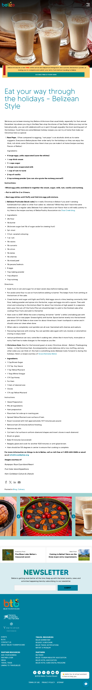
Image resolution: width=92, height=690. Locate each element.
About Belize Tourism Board (13, 645)
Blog (15, 489)
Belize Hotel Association (46, 660)
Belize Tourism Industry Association (51, 658)
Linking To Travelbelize (10, 665)
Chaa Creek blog (68, 210)
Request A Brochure (44, 643)
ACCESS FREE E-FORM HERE (45, 74)
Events (4, 637)
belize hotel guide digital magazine (50, 663)
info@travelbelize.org (19, 455)
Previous (19, 516)
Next (73, 516)
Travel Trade (6, 663)
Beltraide (39, 655)
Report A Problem (43, 648)
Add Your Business (8, 655)
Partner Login (7, 658)
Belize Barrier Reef (43, 640)
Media (3, 660)
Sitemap (60, 682)
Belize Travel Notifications (47, 645)
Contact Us (6, 642)
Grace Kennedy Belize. (47, 354)
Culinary (21, 489)
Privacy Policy (48, 682)
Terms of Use (34, 682)
